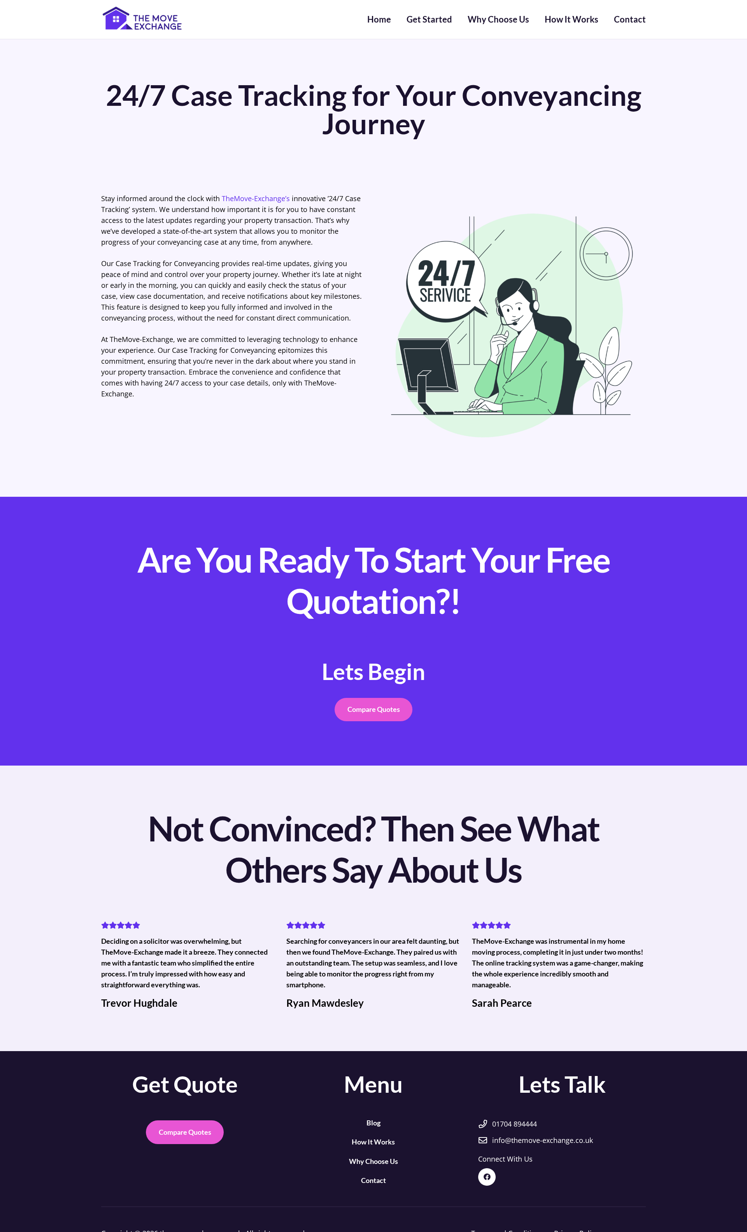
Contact (373, 1180)
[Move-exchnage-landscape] (144, 19)
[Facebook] (487, 1177)
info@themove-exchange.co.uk (542, 1140)
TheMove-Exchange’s (256, 198)
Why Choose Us (373, 1161)
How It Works (373, 1141)
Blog (373, 1122)
